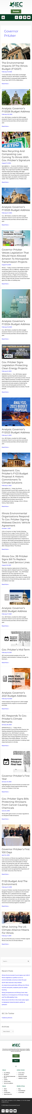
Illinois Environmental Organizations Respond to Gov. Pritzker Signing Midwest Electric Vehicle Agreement (16, 519)
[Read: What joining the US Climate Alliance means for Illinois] (16, 917)
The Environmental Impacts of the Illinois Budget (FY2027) (15, 65)
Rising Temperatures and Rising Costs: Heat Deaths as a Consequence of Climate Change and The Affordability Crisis (15, 995)
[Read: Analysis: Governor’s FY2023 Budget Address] (16, 411)
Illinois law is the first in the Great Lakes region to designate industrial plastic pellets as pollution (15, 1002)
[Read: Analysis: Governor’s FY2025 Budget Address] (16, 195)
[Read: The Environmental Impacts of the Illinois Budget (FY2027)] (16, 51)
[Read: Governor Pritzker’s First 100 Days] (16, 835)
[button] (3, 17)
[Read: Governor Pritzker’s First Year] (16, 761)
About (4, 1070)
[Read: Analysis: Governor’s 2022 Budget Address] (16, 597)
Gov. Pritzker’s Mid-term (16, 649)
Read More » (5, 83)
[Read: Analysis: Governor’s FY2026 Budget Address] (16, 97)
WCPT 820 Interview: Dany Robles (12, 982)
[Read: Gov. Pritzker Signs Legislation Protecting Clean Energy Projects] (16, 351)
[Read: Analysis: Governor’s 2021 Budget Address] (16, 678)
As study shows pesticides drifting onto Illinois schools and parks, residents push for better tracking (15, 987)
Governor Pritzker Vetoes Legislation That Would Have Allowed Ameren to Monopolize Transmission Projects (15, 255)
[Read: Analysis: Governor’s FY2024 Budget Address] (16, 303)
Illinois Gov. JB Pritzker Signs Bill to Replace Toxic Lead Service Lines (16, 559)
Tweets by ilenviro (7, 1017)
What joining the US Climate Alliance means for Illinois (15, 929)
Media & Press (21, 1086)
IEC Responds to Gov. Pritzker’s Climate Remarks (14, 718)
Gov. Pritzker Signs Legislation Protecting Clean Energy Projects (15, 365)
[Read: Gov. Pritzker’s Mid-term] (16, 639)
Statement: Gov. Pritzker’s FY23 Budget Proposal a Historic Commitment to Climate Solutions (15, 476)
